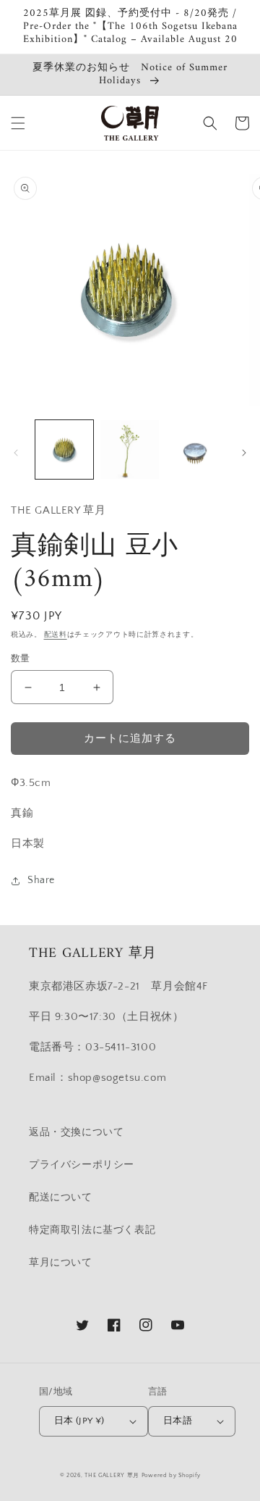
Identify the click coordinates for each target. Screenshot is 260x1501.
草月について (60, 1262)
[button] (18, 123)
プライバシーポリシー (81, 1165)
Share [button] (41, 880)
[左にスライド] (16, 453)
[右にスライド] (244, 453)
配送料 (55, 635)
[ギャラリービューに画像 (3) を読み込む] (195, 449)
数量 (20, 658)
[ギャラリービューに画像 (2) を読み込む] (129, 449)
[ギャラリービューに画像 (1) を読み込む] (64, 449)
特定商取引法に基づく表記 (92, 1230)
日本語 (177, 1421)
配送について (60, 1197)
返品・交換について (76, 1132)
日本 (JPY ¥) (79, 1421)
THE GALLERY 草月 (111, 1475)
